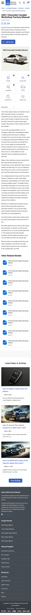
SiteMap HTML (5, 559)
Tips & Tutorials (5, 580)
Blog (2, 592)
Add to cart (10, 42)
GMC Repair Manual (7, 541)
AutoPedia (4, 577)
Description (4, 107)
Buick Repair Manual (7, 537)
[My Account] (24, 3)
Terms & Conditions (20, 608)
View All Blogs (15, 481)
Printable (8, 81)
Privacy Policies (10, 608)
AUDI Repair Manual (7, 525)
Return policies (5, 567)
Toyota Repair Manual (7, 529)
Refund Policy (5, 563)
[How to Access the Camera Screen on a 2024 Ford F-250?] (15, 414)
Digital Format (23, 100)
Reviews (3, 596)
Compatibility (8, 90)
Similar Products (5, 20)
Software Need (23, 81)
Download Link (8, 100)
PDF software (5, 555)
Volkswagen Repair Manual (9, 533)
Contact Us (4, 588)
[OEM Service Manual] (11, 2)
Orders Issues (5, 584)
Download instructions (7, 551)
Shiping (23, 90)
